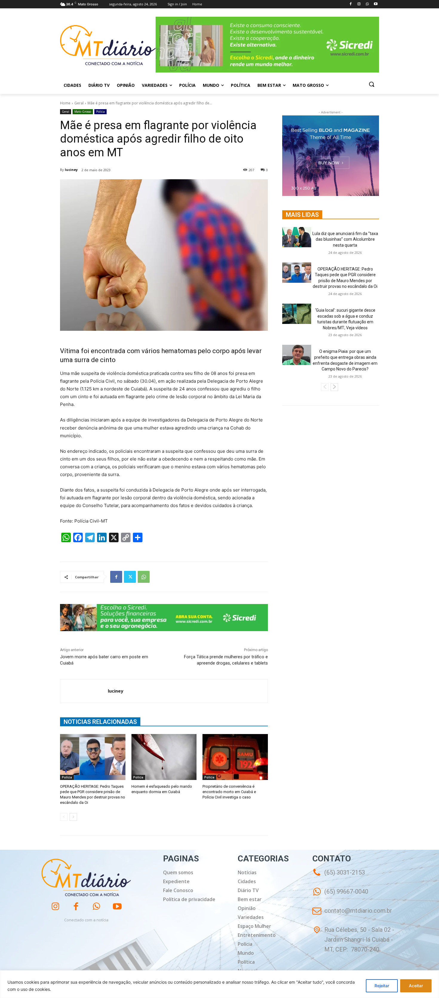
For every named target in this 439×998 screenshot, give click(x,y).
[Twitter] (130, 577)
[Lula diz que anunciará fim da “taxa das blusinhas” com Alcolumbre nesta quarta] (296, 237)
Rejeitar (381, 985)
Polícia (100, 111)
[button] (371, 84)
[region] (219, 984)
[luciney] (84, 691)
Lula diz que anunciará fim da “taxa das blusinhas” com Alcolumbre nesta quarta (345, 239)
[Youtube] (375, 4)
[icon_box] (340, 896)
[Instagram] (359, 4)
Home (65, 103)
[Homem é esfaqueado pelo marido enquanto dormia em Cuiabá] (164, 757)
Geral (79, 103)
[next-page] (73, 817)
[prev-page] (63, 817)
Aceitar (416, 985)
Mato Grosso (82, 111)
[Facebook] (350, 4)
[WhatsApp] (367, 4)
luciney (71, 169)
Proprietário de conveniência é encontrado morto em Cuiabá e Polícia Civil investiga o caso (229, 791)
